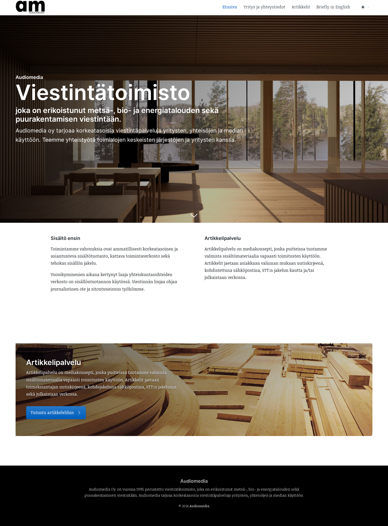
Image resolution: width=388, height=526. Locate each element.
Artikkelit (301, 7)
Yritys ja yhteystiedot (264, 7)
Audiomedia (199, 506)
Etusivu (230, 7)
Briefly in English (333, 7)
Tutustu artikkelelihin (53, 412)
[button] (365, 7)
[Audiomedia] (30, 6)
